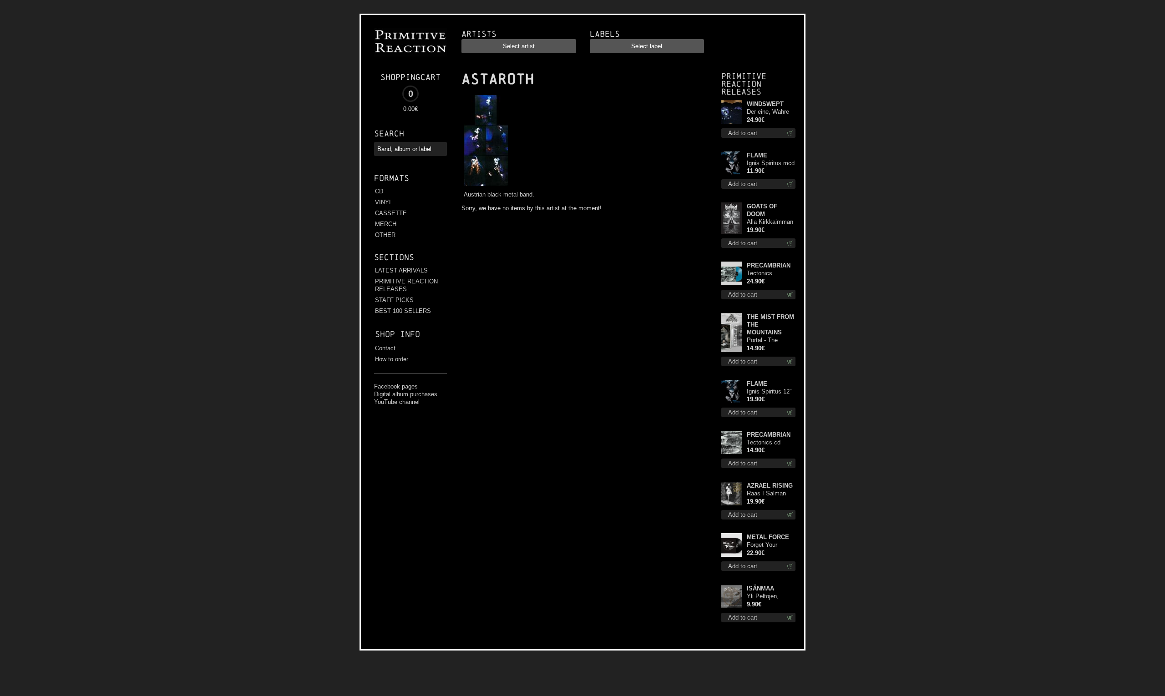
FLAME (757, 155)
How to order (391, 359)
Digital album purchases (405, 394)
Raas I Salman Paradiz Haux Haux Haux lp (766, 494)
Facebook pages (396, 386)
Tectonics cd (763, 442)
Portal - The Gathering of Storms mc (763, 340)
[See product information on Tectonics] (731, 442)
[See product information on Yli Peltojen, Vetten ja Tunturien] (731, 596)
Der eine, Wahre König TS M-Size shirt (769, 112)
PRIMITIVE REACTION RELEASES (406, 285)
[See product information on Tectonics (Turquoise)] (731, 273)
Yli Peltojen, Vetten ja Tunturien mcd (766, 596)
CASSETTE (391, 213)
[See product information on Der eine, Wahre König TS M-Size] (731, 112)
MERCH (385, 224)
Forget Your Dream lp (762, 545)
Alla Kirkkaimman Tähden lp (770, 222)
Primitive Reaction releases (743, 83)
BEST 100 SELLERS (403, 311)
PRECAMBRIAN (768, 265)
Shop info (397, 334)
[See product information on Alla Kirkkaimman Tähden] (731, 218)
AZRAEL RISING (770, 485)
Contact (385, 348)
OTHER (385, 235)
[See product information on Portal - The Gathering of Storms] (731, 332)
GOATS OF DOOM (762, 210)
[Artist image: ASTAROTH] (484, 186)
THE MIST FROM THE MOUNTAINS (770, 324)
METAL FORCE (768, 537)
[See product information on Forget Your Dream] (731, 545)
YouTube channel (397, 401)
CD (379, 191)
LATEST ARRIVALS (401, 270)
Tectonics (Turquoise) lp (765, 273)
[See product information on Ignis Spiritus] (731, 163)
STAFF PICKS (394, 300)
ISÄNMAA (760, 588)
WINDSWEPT (765, 104)
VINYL (383, 202)
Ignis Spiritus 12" (769, 391)
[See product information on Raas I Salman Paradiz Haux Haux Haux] (731, 493)
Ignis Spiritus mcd (771, 163)
